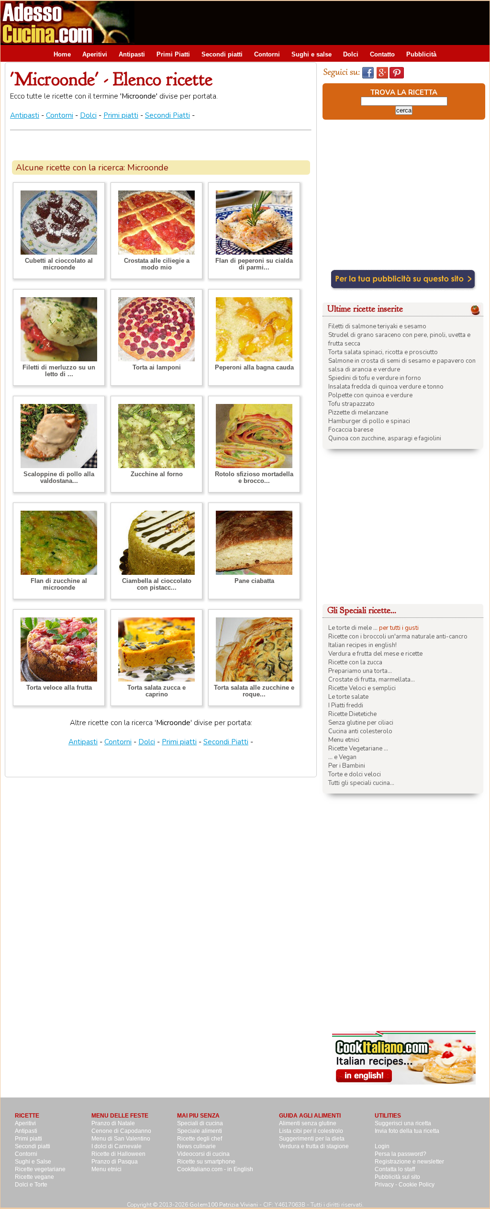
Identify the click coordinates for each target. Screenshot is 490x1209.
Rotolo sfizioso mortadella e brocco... (254, 477)
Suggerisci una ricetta (403, 1123)
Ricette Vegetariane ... (358, 748)
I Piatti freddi (345, 705)
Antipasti (132, 54)
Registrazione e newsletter (409, 1161)
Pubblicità (421, 54)
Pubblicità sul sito (397, 1177)
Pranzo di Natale (113, 1123)
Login (382, 1146)
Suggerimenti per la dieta (312, 1138)
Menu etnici (343, 740)
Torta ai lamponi (157, 367)
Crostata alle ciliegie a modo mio (156, 264)
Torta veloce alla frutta (59, 687)
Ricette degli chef (199, 1138)
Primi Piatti (173, 54)
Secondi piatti (222, 54)
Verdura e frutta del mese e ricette (375, 653)
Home (62, 54)
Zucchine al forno (157, 474)
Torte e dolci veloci (354, 774)
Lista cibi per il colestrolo (311, 1131)
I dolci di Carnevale (116, 1146)
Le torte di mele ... (353, 628)
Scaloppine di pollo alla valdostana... (58, 477)
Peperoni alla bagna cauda (254, 367)
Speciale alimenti (199, 1131)
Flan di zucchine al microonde (59, 584)
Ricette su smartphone (206, 1161)
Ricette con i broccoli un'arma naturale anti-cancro (398, 636)
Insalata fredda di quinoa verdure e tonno (386, 386)
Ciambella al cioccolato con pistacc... (156, 584)
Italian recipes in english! (362, 645)
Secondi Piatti (167, 115)
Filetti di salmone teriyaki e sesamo (377, 326)
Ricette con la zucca (355, 662)
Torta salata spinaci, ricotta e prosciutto (383, 352)
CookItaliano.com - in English (215, 1169)
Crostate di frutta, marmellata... (371, 679)
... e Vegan (342, 757)
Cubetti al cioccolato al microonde (59, 264)
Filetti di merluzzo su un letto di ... (58, 371)
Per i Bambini (346, 765)
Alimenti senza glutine (307, 1123)
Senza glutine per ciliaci (360, 722)
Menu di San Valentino (120, 1138)
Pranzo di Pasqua (114, 1161)
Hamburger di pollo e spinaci (369, 421)
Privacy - (387, 1184)
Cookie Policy (416, 1184)
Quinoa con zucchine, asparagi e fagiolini (384, 438)
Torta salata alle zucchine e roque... (254, 691)
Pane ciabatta (254, 580)
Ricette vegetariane (40, 1169)
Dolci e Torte (31, 1184)
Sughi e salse (311, 54)
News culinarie (196, 1146)
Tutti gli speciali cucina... (361, 783)
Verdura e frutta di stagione (314, 1146)
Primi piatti (120, 115)
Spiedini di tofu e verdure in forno (374, 378)
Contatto (382, 54)
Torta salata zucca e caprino (156, 691)
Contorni (267, 54)
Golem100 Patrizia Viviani (223, 1205)
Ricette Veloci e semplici (362, 688)
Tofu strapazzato (351, 404)
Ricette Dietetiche (352, 714)
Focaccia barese (350, 429)
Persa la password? (400, 1154)
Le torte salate (348, 697)
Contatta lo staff (395, 1169)
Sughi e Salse (33, 1161)
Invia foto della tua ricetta (407, 1131)
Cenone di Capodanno (121, 1131)
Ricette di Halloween (118, 1154)
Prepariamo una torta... (360, 671)
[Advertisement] (315, 22)
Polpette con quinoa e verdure (370, 395)
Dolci (350, 54)
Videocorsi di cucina (203, 1154)
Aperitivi (94, 54)
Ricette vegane (34, 1177)
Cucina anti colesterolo (360, 731)
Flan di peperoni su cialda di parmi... (254, 264)
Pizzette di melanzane (358, 412)
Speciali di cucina (200, 1123)
